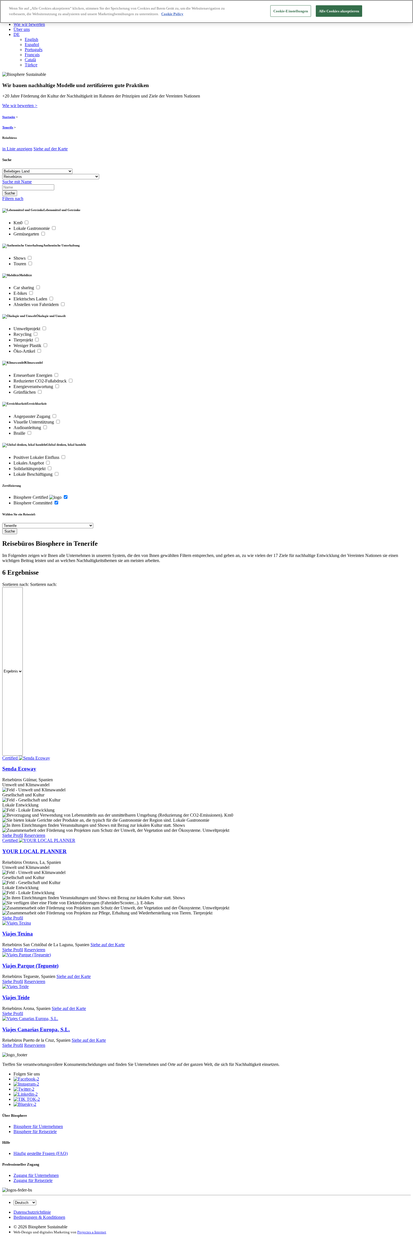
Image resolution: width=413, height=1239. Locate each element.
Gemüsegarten (26, 234)
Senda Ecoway (19, 769)
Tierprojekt (23, 340)
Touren (20, 263)
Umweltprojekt (27, 328)
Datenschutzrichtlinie (32, 1212)
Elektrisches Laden (30, 298)
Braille (19, 433)
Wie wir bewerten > (19, 105)
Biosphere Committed (33, 502)
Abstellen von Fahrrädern (36, 304)
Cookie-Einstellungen (290, 11)
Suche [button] (7, 160)
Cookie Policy (172, 14)
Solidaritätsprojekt (30, 468)
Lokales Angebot (29, 463)
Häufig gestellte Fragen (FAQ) (40, 1153)
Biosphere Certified (31, 497)
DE (16, 34)
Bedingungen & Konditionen (39, 1217)
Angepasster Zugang (32, 416)
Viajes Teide (16, 997)
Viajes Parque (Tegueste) (30, 966)
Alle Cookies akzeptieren (339, 11)
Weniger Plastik (27, 345)
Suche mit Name (17, 181)
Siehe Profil (12, 835)
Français (32, 54)
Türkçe (31, 64)
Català (30, 59)
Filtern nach (12, 198)
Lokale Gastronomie (32, 228)
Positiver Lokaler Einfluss (36, 457)
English (31, 39)
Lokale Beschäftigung (33, 474)
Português (33, 49)
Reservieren (34, 835)
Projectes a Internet (91, 1232)
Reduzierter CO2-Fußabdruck (40, 381)
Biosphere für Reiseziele (35, 1131)
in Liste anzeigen (17, 148)
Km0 (18, 222)
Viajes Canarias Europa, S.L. (36, 1029)
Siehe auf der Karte (50, 148)
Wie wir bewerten (29, 24)
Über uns (21, 29)
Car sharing (24, 287)
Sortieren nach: (15, 584)
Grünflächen (25, 392)
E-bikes (20, 293)
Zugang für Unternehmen (36, 1175)
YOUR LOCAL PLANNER (34, 851)
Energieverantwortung (33, 386)
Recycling (23, 334)
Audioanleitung (27, 427)
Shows (20, 258)
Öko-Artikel (24, 351)
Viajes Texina (17, 934)
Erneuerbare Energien (33, 375)
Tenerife (7, 127)
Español (32, 44)
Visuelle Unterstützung (34, 422)
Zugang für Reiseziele (33, 1180)
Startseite (8, 117)
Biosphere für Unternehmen (38, 1126)
